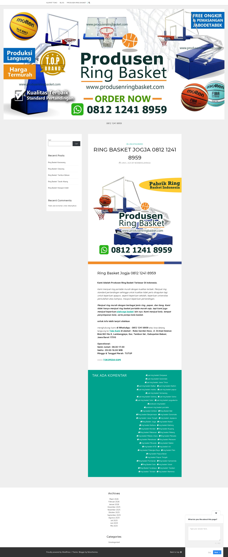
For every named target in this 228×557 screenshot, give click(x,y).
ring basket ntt (165, 447)
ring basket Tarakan (167, 468)
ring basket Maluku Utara (148, 436)
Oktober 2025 (114, 512)
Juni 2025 (114, 523)
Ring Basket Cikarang (56, 169)
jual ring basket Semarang (157, 393)
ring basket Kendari (148, 429)
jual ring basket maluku (147, 389)
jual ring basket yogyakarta (167, 400)
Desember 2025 (114, 507)
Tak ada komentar (109, 375)
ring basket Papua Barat (157, 454)
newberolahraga (143, 163)
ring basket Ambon (149, 411)
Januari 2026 (114, 504)
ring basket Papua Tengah (157, 457)
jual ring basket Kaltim (167, 386)
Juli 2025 (114, 520)
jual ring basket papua (167, 389)
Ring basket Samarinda (167, 461)
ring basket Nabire (166, 443)
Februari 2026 (114, 502)
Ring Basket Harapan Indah (58, 188)
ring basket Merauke (149, 443)
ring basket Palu (169, 450)
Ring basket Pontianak (147, 461)
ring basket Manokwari (147, 439)
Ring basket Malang (167, 432)
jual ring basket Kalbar (147, 386)
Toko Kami (114, 331)
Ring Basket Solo (149, 464)
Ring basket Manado (168, 436)
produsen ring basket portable (157, 407)
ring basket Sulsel (165, 464)
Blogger (82, 552)
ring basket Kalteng (166, 425)
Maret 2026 (114, 499)
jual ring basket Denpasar (157, 375)
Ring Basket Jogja (149, 422)
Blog (62, 3)
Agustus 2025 (114, 518)
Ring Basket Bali (166, 411)
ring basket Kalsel (166, 422)
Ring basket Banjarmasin (147, 414)
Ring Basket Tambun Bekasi (58, 175)
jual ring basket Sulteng (148, 397)
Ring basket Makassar (148, 432)
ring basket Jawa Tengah (147, 418)
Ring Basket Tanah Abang (58, 182)
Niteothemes (93, 552)
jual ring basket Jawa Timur (157, 382)
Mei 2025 (114, 526)
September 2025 (114, 515)
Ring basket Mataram (167, 439)
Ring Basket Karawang (56, 162)
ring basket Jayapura (169, 418)
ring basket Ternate (147, 472)
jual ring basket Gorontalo (157, 379)
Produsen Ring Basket (76, 3)
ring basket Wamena (166, 472)
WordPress (66, 552)
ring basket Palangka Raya (150, 450)
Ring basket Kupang (166, 429)
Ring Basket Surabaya (148, 468)
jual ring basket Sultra (168, 397)
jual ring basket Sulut (145, 400)
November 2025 (114, 510)
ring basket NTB (150, 447)
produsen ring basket (157, 404)
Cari (49, 140)
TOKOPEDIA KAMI (112, 360)
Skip (209, 552)
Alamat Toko (51, 3)
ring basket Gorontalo (168, 414)
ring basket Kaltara (148, 425)
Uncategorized (136, 144)
